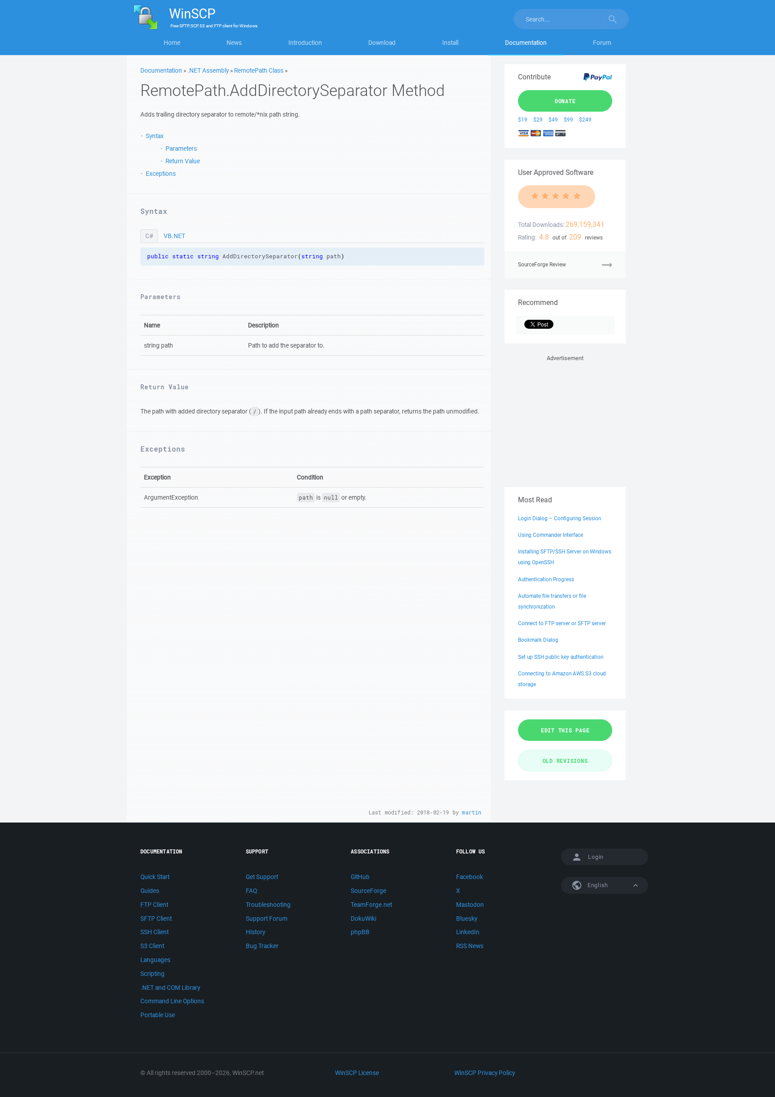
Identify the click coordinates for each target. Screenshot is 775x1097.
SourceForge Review (542, 264)
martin (471, 812)
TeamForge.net (371, 905)
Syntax (155, 136)
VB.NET (174, 236)
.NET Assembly (208, 70)
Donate (565, 100)
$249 (585, 119)
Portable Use (157, 1015)
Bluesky (466, 918)
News (234, 43)
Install (450, 43)
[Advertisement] (565, 419)
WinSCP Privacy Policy (484, 1073)
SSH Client (154, 932)
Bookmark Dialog (538, 639)
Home (172, 43)
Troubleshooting (268, 905)
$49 (553, 119)
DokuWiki (363, 918)
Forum (602, 43)
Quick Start (155, 877)
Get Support (262, 877)
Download (382, 43)
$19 (522, 119)
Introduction (305, 43)
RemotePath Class (258, 70)
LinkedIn (467, 932)
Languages (155, 960)
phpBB (360, 932)
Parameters (181, 148)
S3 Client (152, 946)
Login (596, 857)
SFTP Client (156, 918)
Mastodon (470, 905)
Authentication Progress (546, 579)
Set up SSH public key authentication (560, 656)
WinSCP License (357, 1073)
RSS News (469, 946)
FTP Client (154, 905)
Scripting (152, 974)
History (255, 932)
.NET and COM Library (170, 988)
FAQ (251, 891)
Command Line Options (172, 1001)
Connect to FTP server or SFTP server (562, 623)
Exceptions (161, 174)
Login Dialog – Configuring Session (559, 518)
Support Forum (266, 918)
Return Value (182, 161)
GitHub (360, 877)
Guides (149, 891)
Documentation (526, 43)
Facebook (469, 877)
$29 (538, 119)
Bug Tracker (262, 946)
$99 (568, 119)
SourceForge (368, 891)
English (597, 885)
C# (149, 236)
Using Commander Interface (550, 534)
